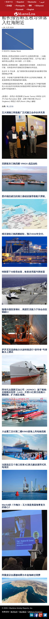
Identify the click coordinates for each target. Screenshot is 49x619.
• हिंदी (30, 6)
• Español (20, 2)
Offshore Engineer (35, 612)
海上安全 (10, 106)
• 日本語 (8, 6)
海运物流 (22, 612)
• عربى (41, 2)
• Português (20, 6)
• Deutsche (31, 2)
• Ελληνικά (39, 6)
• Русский (19, 9)
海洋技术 (14, 612)
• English (30, 9)
